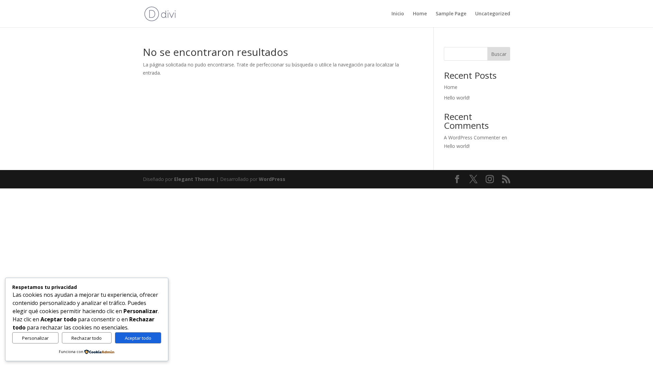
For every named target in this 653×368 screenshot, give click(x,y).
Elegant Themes (194, 179)
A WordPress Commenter (472, 137)
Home (420, 14)
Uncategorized (492, 14)
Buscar (498, 54)
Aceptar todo (138, 338)
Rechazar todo (86, 338)
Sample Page (451, 14)
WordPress (272, 179)
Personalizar (35, 338)
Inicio (397, 14)
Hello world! (457, 97)
